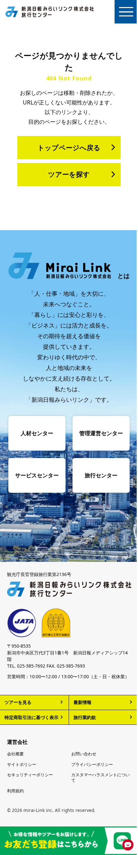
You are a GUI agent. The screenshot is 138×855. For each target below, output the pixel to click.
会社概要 (15, 754)
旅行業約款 (84, 717)
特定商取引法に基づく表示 (31, 717)
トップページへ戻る (69, 147)
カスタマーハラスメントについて (100, 777)
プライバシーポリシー (92, 764)
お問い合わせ (83, 754)
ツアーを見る (17, 702)
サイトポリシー (21, 764)
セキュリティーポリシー (30, 775)
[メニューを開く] (126, 11)
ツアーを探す (69, 174)
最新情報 (82, 702)
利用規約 (15, 791)
